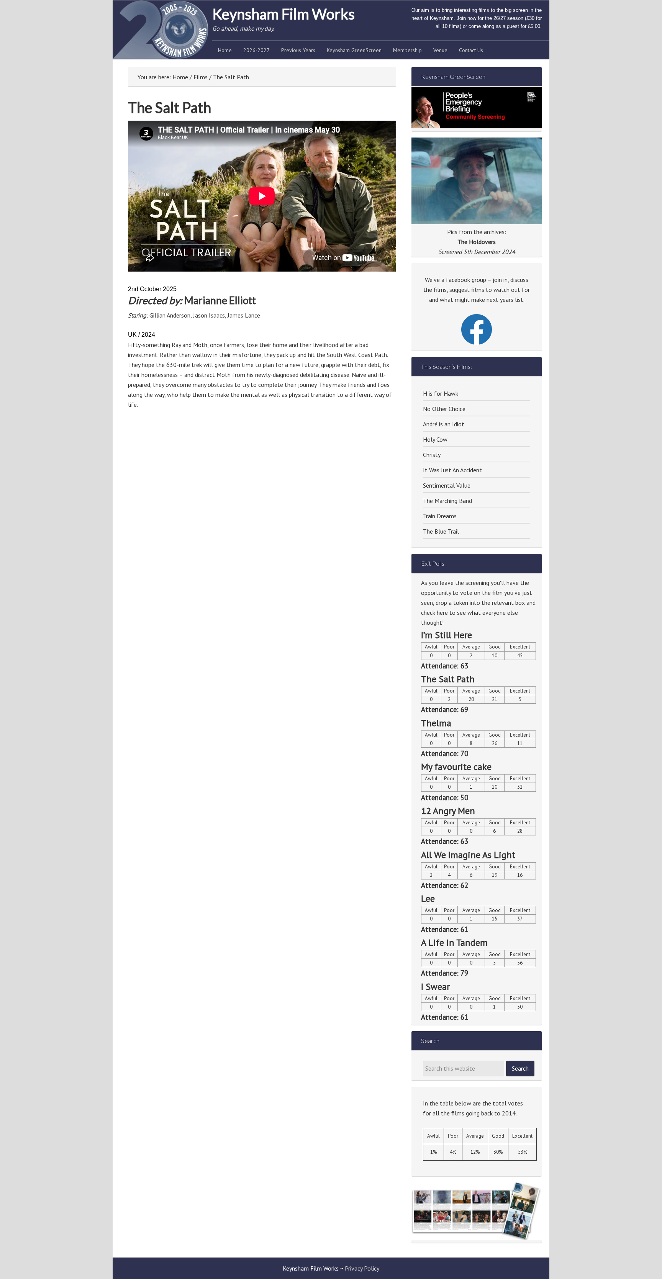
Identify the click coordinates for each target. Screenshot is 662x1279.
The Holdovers (476, 242)
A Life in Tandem (454, 942)
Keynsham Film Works (283, 14)
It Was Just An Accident (452, 470)
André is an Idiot (443, 424)
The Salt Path (448, 679)
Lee (428, 898)
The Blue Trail (441, 531)
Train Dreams (440, 516)
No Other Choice (444, 409)
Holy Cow (435, 439)
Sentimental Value (446, 485)
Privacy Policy (362, 1268)
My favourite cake (456, 767)
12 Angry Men (448, 811)
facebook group (466, 279)
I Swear (435, 986)
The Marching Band (447, 500)
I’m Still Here (446, 635)
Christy (432, 455)
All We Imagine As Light (468, 855)
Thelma (436, 723)
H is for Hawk (440, 393)
